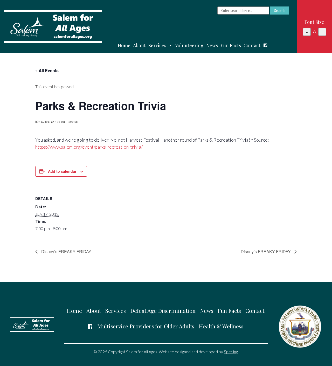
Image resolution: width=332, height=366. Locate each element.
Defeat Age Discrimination (163, 310)
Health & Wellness (221, 326)
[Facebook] (265, 45)
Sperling (231, 351)
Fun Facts (230, 45)
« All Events (47, 70)
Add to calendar (62, 171)
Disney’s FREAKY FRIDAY (65, 251)
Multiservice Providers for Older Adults (145, 326)
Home (124, 45)
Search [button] (279, 10)
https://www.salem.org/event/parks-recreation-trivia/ (89, 147)
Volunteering (189, 45)
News (212, 45)
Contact (252, 45)
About (139, 45)
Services (157, 45)
